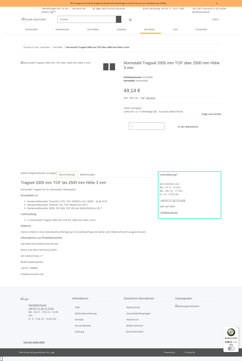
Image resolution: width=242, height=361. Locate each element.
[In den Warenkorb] (23, 59)
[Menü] (237, 328)
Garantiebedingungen (138, 313)
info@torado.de (168, 212)
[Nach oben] (1, 359)
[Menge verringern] (126, 126)
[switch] (231, 348)
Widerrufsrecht (134, 325)
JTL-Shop (179, 352)
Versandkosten (83, 325)
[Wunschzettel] (206, 19)
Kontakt (79, 319)
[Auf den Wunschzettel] (112, 66)
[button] (201, 19)
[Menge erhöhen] (167, 126)
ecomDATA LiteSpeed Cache (208, 352)
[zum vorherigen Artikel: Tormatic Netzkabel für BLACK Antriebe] (188, 47)
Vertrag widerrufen (34, 342)
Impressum (132, 319)
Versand (150, 97)
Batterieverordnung (86, 313)
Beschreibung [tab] (67, 174)
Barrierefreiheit (134, 331)
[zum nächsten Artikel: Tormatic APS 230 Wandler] (194, 47)
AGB (77, 307)
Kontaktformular (37, 305)
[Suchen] (118, 19)
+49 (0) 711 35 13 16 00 (172, 200)
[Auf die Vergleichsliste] (105, 66)
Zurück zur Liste (31, 47)
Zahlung (79, 331)
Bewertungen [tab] (87, 174)
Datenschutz (133, 307)
